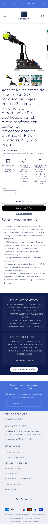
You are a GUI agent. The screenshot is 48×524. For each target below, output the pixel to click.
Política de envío (16, 521)
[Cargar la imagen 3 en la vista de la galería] (36, 80)
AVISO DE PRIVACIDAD (14, 468)
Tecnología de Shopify (23, 514)
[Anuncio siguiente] (43, 3)
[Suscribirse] (40, 404)
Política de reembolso (39, 514)
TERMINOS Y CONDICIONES (16, 463)
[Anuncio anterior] (4, 3)
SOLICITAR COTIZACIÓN (24, 369)
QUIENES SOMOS (12, 452)
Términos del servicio (33, 518)
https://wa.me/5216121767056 (18, 439)
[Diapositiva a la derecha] (45, 81)
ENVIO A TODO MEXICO (14, 458)
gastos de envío (22, 153)
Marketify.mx (11, 514)
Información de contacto (31, 521)
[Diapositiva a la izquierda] (2, 81)
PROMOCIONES (11, 489)
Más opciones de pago (24, 213)
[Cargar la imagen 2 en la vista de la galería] (24, 80)
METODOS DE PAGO (13, 484)
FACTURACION (11, 473)
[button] (4, 15)
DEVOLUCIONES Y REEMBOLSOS (18, 479)
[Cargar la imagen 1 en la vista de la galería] (11, 80)
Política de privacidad (17, 518)
